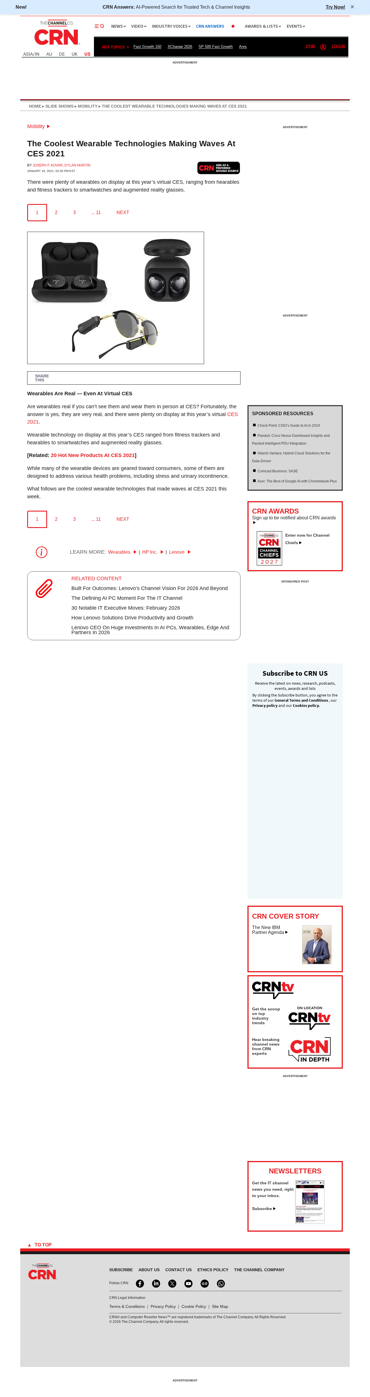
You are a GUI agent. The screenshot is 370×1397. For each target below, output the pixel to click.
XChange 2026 (180, 46)
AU (49, 54)
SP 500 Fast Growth (216, 46)
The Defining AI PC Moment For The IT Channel (126, 598)
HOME (35, 106)
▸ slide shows (57, 106)
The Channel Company (259, 1269)
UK (74, 54)
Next (122, 212)
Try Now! (335, 7)
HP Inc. (150, 552)
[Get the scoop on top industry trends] (309, 1019)
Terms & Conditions (127, 1306)
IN (37, 54)
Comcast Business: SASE (278, 471)
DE (62, 54)
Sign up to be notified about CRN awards (294, 518)
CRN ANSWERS (210, 26)
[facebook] (139, 1283)
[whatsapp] (220, 1283)
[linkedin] (155, 1283)
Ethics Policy (212, 1269)
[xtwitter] (171, 1283)
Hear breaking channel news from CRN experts (266, 1046)
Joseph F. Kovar (48, 165)
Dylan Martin (77, 165)
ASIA (28, 54)
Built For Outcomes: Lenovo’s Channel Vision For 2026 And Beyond (149, 588)
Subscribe (262, 1208)
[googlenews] (204, 1283)
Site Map (220, 1306)
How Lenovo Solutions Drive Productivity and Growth (132, 618)
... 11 (96, 212)
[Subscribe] (310, 1221)
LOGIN (338, 46)
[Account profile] (323, 47)
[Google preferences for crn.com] (218, 168)
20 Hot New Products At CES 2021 (93, 455)
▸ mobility (85, 106)
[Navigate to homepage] (56, 45)
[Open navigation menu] (99, 26)
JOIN (310, 46)
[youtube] (188, 1283)
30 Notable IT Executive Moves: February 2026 (125, 608)
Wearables (120, 552)
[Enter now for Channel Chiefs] (272, 563)
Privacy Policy (163, 1306)
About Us (149, 1269)
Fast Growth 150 (147, 46)
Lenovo (177, 552)
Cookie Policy (194, 1306)
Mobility (36, 126)
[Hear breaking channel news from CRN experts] (309, 1050)
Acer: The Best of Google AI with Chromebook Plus (297, 481)
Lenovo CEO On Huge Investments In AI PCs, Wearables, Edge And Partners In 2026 (150, 630)
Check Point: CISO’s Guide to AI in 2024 (289, 426)
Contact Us (178, 1269)
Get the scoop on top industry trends (266, 1016)
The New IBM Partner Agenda (268, 930)
